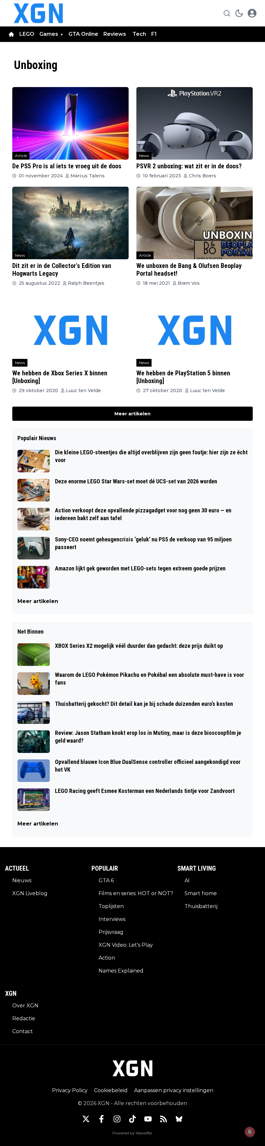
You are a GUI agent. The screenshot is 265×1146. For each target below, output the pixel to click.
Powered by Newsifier (132, 1133)
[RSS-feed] (163, 1119)
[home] (11, 34)
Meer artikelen (132, 414)
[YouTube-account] (148, 1119)
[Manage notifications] (250, 1132)
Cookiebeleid (111, 1090)
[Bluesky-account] (179, 1119)
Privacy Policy (70, 1090)
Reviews (115, 34)
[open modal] (252, 13)
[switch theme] (239, 13)
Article (21, 155)
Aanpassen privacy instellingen (173, 1090)
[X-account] (86, 1119)
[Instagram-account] (117, 1119)
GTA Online (83, 34)
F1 (154, 34)
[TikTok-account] (132, 1119)
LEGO (26, 34)
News (144, 155)
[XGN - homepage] (38, 13)
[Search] (227, 13)
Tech (139, 34)
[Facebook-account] (101, 1119)
